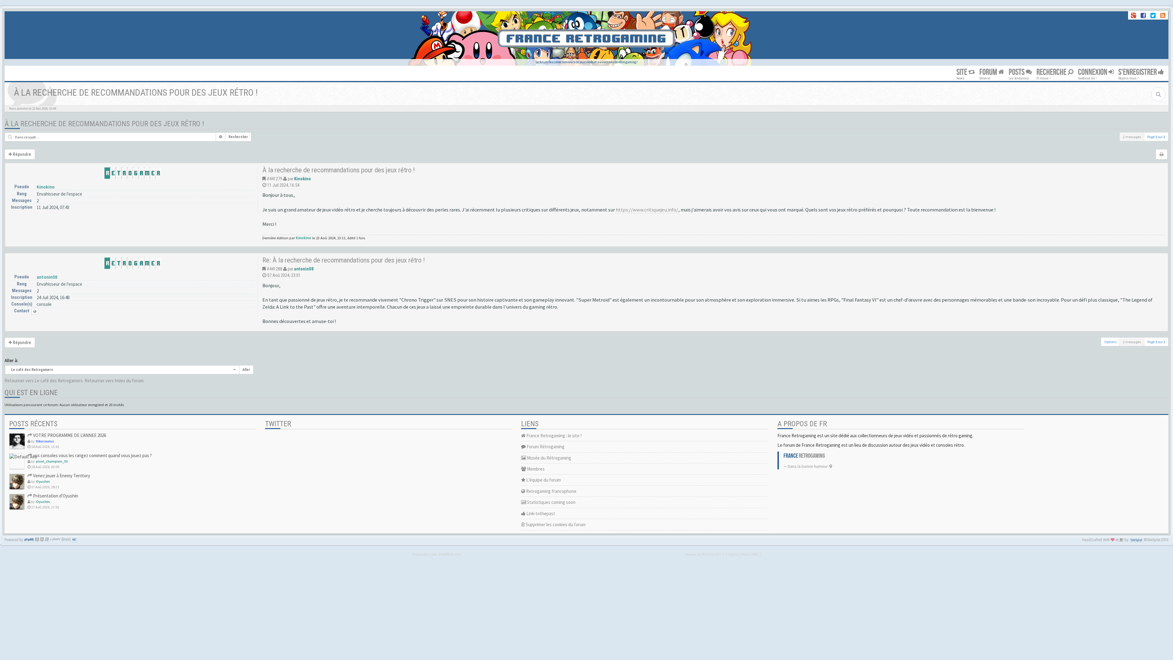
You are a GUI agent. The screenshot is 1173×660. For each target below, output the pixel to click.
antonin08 (47, 277)
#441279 (274, 179)
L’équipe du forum (543, 480)
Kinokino (46, 187)
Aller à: (11, 360)
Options (1110, 341)
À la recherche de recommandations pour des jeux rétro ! (104, 123)
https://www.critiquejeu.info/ (647, 210)
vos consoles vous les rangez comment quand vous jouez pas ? (92, 455)
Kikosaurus (45, 441)
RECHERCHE (1052, 72)
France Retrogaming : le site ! (553, 435)
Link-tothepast (540, 513)
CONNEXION (1093, 72)
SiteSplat (1136, 540)
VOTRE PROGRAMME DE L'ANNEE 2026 (69, 435)
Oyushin (43, 481)
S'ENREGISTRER (1138, 72)
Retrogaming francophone (550, 491)
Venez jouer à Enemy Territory (61, 476)
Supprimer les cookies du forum (555, 524)
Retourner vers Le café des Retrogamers (44, 380)
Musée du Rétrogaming (548, 458)
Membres (535, 469)
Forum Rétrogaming (545, 446)
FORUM (988, 72)
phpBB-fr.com (450, 554)
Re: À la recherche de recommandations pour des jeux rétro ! (343, 260)
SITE (962, 72)
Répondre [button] (21, 154)
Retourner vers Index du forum (114, 380)
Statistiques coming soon (551, 502)
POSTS (1017, 72)
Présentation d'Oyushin (55, 496)
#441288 (274, 269)
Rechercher (238, 137)
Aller (246, 370)
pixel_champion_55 (52, 461)
